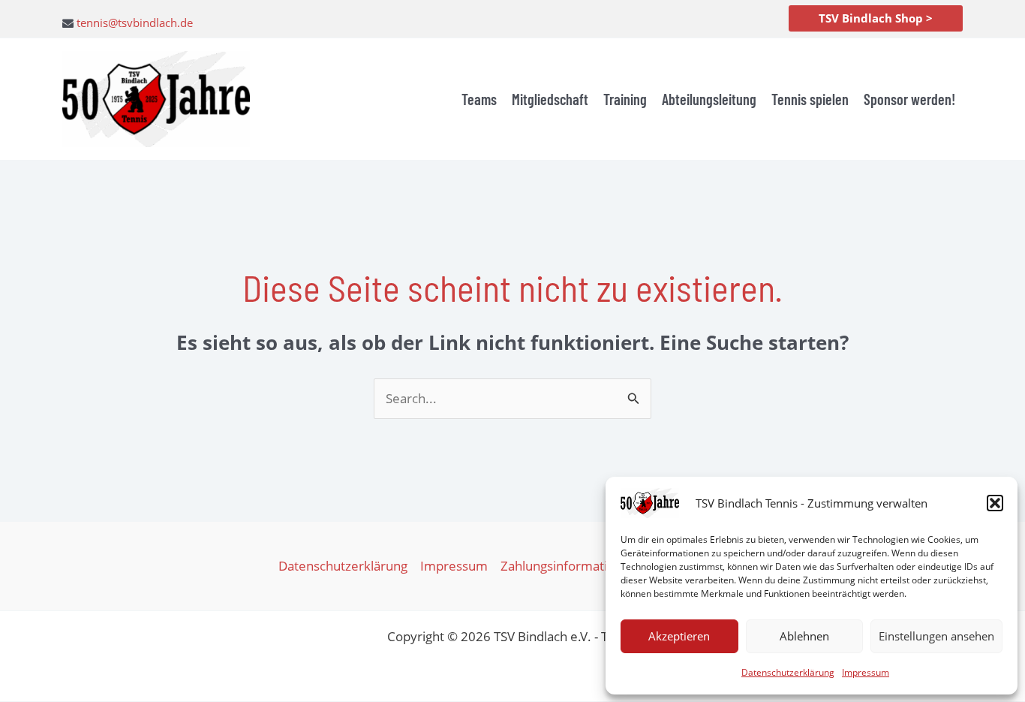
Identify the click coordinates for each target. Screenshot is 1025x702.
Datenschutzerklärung (787, 672)
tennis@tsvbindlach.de (135, 22)
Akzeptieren (679, 635)
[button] (994, 503)
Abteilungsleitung (709, 99)
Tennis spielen (810, 99)
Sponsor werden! (909, 99)
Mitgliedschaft (550, 99)
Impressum (865, 672)
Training (625, 99)
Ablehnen (804, 635)
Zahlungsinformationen (568, 565)
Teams (479, 99)
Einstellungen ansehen (936, 635)
